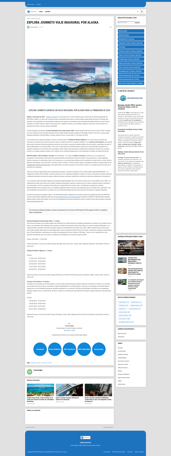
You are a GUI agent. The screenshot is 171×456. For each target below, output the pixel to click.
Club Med (122, 47)
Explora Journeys (51, 117)
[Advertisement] (69, 44)
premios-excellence (123, 374)
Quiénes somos (31, 4)
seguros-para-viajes (124, 377)
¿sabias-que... (122, 384)
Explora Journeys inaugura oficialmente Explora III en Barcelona (67, 398)
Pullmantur (123, 305)
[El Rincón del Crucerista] (131, 101)
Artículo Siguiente (108, 427)
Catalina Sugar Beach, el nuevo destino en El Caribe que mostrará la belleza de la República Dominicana (40, 399)
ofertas (120, 371)
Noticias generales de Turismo (129, 79)
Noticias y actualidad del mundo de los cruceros (52, 452)
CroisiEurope (124, 302)
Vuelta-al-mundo (123, 354)
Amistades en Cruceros (126, 39)
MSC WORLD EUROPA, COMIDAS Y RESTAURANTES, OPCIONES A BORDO (130, 248)
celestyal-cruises (136, 305)
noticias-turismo (123, 367)
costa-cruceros (124, 312)
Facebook (40, 349)
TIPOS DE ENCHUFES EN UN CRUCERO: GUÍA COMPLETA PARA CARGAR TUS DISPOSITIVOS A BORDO (135, 271)
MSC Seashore (69, 349)
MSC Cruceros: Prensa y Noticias (129, 67)
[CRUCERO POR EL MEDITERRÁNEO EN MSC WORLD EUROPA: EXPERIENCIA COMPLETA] (122, 260)
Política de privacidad (118, 452)
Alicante (120, 348)
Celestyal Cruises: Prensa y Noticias (130, 43)
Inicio (28, 18)
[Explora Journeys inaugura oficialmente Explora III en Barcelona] (69, 390)
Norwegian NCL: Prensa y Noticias (130, 71)
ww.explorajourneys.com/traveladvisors (68, 197)
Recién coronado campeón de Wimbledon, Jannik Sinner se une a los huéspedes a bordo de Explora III (98, 399)
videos (120, 381)
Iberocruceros (136, 302)
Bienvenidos (123, 31)
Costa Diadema (55, 349)
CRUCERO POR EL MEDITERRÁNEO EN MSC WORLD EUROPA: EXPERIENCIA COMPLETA (134, 260)
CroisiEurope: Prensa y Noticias (129, 59)
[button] (138, 11)
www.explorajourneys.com (35, 201)
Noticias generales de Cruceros (129, 75)
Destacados (98, 349)
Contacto (38, 4)
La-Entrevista (122, 351)
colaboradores (122, 358)
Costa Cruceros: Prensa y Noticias (130, 55)
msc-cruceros (124, 318)
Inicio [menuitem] (41, 11)
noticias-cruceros (47, 362)
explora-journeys (35, 18)
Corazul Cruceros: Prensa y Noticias (130, 51)
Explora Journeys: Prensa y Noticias (130, 63)
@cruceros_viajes (69, 330)
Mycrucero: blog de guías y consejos (131, 83)
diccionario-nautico (123, 361)
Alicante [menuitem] (47, 11)
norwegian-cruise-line (126, 322)
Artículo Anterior (30, 427)
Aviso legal (107, 452)
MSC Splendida (84, 349)
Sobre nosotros (139, 452)
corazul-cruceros (134, 309)
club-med (122, 309)
